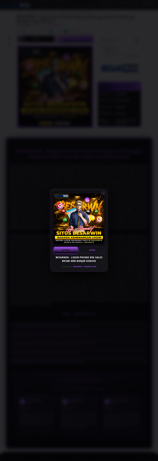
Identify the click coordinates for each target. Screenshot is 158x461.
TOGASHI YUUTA (90, 267)
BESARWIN (77, 267)
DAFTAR (66, 250)
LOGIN (92, 250)
